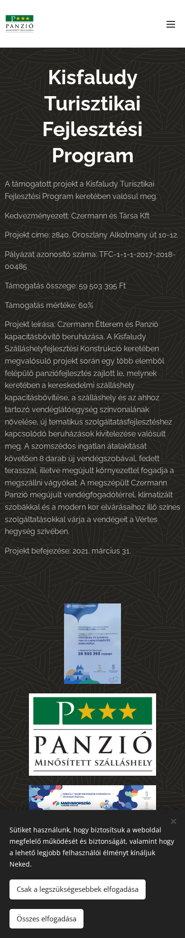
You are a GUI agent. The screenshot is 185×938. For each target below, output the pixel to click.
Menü (170, 23)
